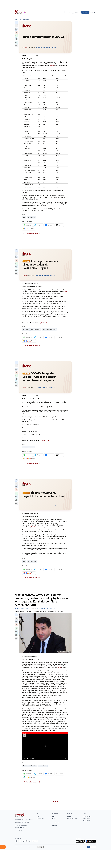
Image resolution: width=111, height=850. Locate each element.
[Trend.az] (20, 12)
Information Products (72, 818)
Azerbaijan (26, 329)
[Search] (65, 12)
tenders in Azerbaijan (28, 447)
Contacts (54, 820)
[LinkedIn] (33, 841)
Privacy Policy (86, 818)
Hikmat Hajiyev (42, 765)
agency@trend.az (19, 830)
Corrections (54, 825)
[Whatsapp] (16, 841)
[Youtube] (26, 841)
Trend (52, 65)
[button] (16, 22)
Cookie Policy (86, 823)
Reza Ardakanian (32, 561)
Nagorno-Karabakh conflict (29, 765)
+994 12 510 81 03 (19, 829)
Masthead (54, 818)
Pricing (69, 816)
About (53, 816)
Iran (24, 217)
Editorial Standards (56, 823)
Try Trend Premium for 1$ (32, 233)
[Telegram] (30, 841)
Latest (37, 816)
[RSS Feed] (36, 841)
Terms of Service (87, 816)
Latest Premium (39, 818)
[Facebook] (20, 841)
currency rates (31, 217)
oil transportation (35, 329)
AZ (91, 846)
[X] (23, 841)
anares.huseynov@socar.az (34, 428)
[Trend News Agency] (19, 815)
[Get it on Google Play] (91, 841)
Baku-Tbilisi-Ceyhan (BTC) (49, 329)
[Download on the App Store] (80, 841)
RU (94, 846)
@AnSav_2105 (44, 323)
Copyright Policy (87, 820)
